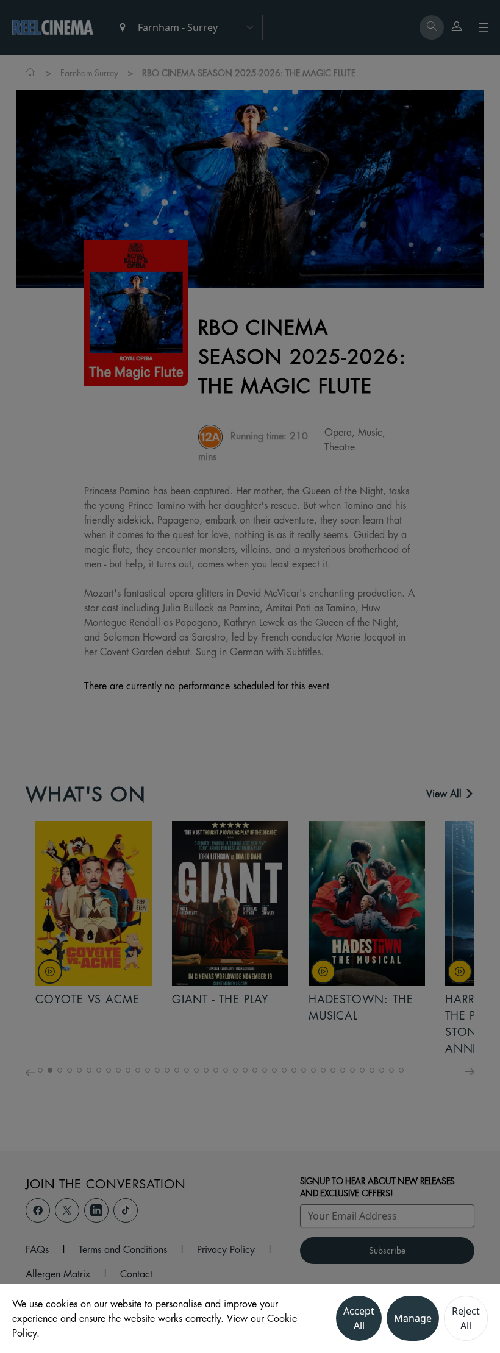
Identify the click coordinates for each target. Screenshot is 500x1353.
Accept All (358, 1318)
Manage (413, 1318)
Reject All (466, 1318)
